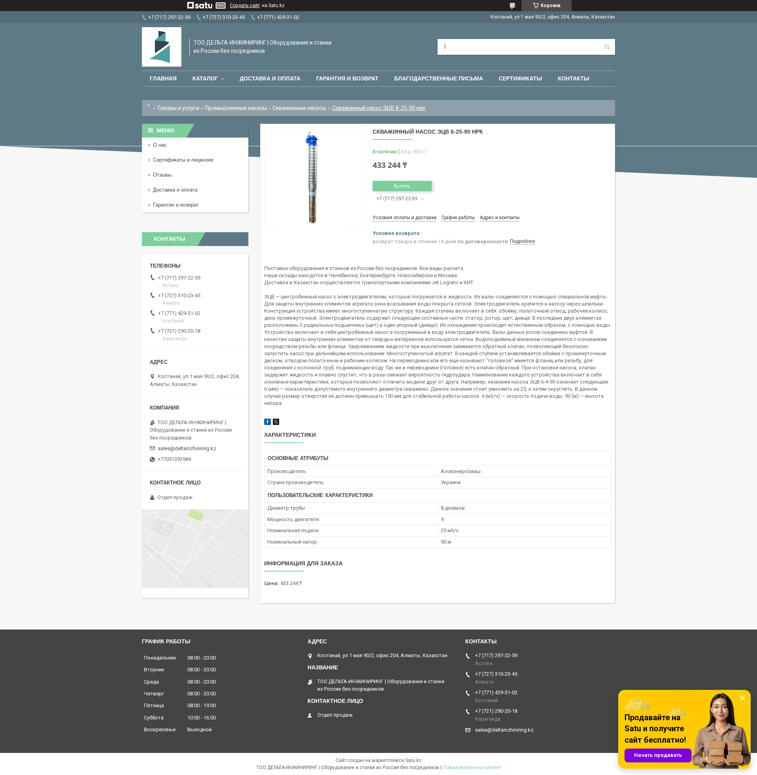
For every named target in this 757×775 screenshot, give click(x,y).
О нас (160, 145)
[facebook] (267, 423)
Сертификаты (520, 78)
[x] (276, 423)
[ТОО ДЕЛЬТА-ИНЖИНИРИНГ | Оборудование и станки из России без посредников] (161, 47)
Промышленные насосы (236, 108)
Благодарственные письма (438, 78)
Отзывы (162, 175)
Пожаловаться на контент (472, 767)
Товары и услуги (178, 108)
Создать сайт (245, 5)
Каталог (205, 78)
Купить (402, 186)
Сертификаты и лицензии (183, 160)
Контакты (573, 78)
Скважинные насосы (299, 108)
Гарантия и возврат (347, 78)
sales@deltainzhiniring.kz (187, 448)
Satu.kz (413, 760)
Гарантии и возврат (176, 205)
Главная (163, 78)
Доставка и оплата (270, 78)
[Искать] (607, 47)
